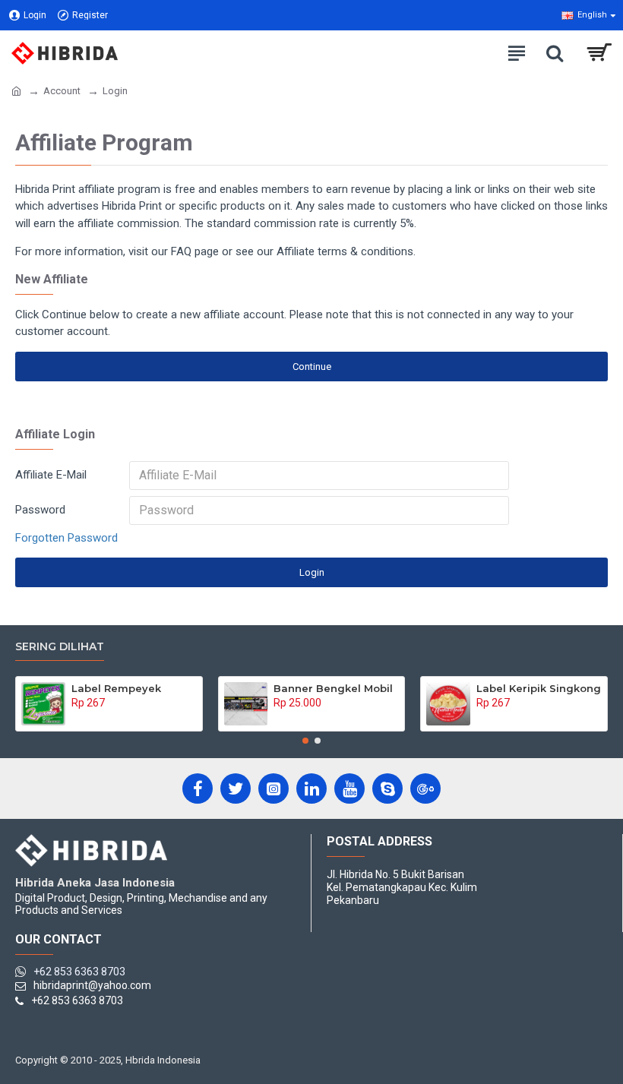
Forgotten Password (66, 538)
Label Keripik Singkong (538, 688)
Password (40, 510)
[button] (305, 741)
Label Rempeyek (116, 688)
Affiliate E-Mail (51, 475)
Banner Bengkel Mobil (333, 688)
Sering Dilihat (59, 646)
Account (62, 91)
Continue (312, 366)
